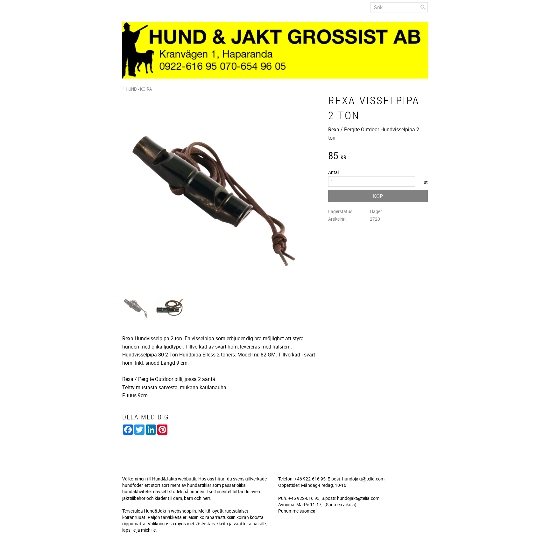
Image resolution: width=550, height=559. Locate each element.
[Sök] (423, 7)
